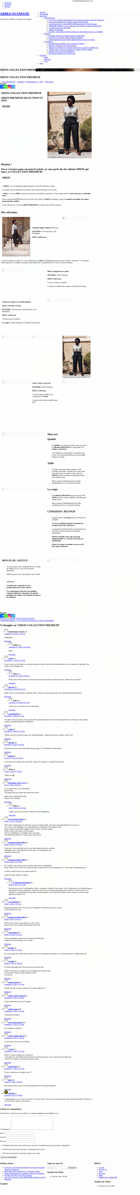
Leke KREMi (13, 902)
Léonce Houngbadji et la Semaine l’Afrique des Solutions (68, 22)
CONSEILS (48, 42)
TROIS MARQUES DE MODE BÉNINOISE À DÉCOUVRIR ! (72, 40)
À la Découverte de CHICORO (60, 28)
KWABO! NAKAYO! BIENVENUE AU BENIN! (67, 36)
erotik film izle (13, 714)
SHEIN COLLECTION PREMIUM (61, 52)
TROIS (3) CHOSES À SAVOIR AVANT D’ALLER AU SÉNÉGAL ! (74, 48)
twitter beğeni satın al (16, 1036)
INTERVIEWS (49, 18)
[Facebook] (2, 87)
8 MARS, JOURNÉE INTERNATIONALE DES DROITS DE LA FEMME (76, 32)
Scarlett (11, 961)
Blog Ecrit (43, 16)
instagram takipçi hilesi (16, 842)
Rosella (11, 948)
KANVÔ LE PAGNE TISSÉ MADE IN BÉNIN (66, 38)
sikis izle (11, 687)
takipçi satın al (13, 1009)
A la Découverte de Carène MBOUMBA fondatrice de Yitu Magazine (73, 24)
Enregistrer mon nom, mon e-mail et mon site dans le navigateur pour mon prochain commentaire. (36, 1145)
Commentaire (5, 1129)
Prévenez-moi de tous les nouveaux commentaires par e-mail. (24, 1149)
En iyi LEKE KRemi (16, 819)
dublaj (10, 756)
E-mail (3, 1137)
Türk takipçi (13, 933)
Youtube (7, 7)
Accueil (42, 12)
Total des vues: (57, 1176)
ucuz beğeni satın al (15, 1022)
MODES (47, 34)
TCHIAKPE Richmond (21, 883)
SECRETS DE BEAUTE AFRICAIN (62, 53)
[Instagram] (9, 87)
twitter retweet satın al (16, 996)
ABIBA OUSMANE (14, 14)
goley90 (11, 1093)
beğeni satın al (13, 982)
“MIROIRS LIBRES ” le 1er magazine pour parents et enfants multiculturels (75, 26)
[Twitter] (13, 87)
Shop (41, 63)
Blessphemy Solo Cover (17, 783)
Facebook (7, 3)
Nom (2, 1133)
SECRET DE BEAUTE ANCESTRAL (63, 46)
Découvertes (49, 82)
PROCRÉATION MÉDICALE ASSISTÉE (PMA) (66, 44)
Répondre (7, 641)
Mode (46, 57)
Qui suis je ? (103, 1169)
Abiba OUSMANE (8, 82)
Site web (3, 1141)
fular (10, 1080)
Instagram (7, 5)
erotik (10, 658)
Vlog (46, 61)
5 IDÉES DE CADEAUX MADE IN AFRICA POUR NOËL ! (71, 50)
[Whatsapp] (6, 87)
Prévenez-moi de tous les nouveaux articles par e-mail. (21, 1153)
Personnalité (44, 14)
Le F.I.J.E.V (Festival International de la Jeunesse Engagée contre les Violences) (76, 20)
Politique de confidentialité (108, 1177)
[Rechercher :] (57, 1168)
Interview (47, 59)
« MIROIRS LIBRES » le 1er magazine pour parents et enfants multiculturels (27, 621)
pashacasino (12, 1067)
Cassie (10, 1049)
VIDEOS (43, 55)
